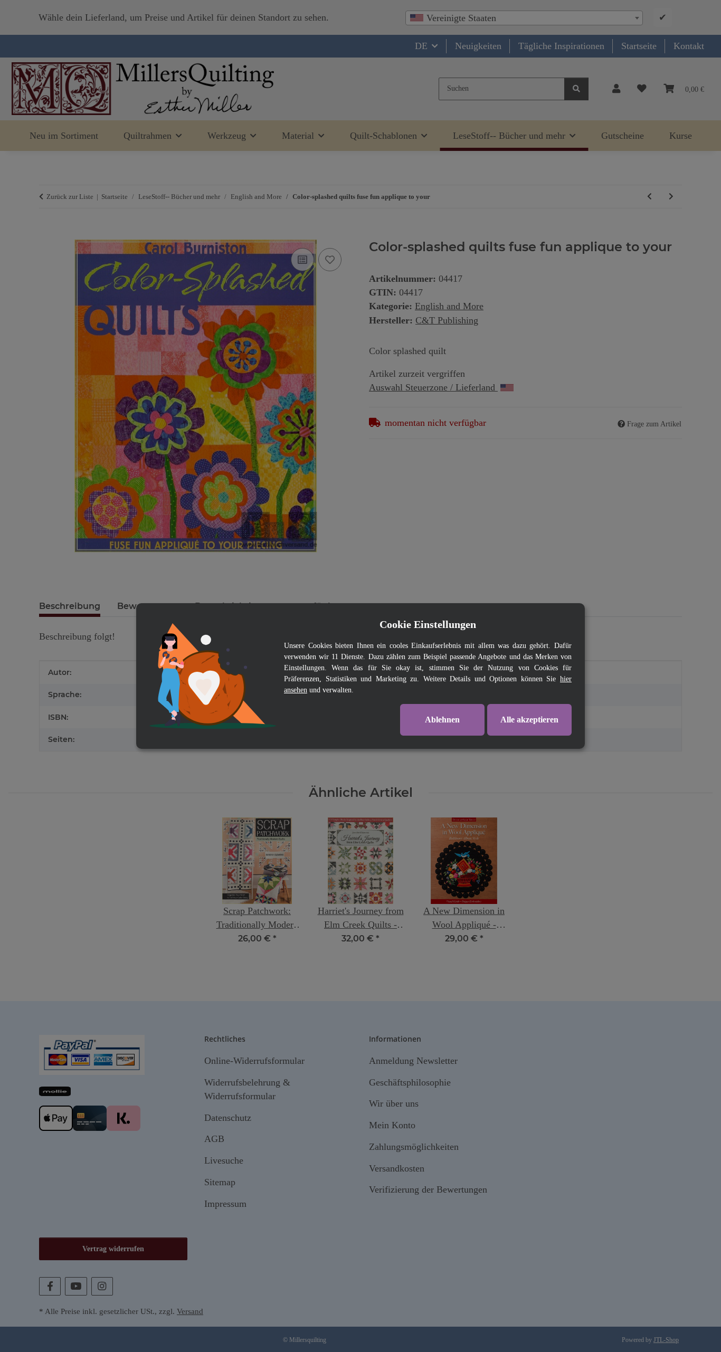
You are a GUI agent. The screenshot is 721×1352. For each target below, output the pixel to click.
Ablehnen (442, 719)
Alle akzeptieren (529, 719)
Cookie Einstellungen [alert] (428, 624)
